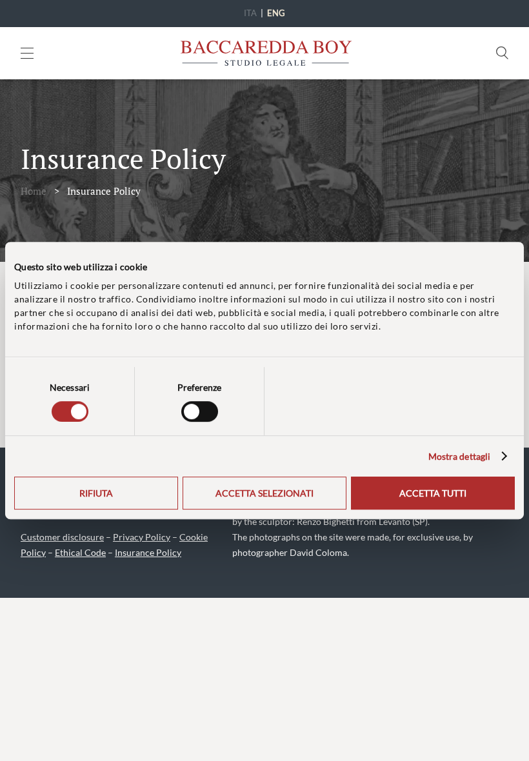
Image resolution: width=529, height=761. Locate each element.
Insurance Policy (148, 552)
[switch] (199, 411)
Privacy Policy (141, 536)
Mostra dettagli (459, 456)
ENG (276, 13)
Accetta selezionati (264, 493)
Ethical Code (80, 552)
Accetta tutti (432, 493)
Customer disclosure (62, 536)
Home (33, 190)
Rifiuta (96, 493)
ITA (250, 13)
